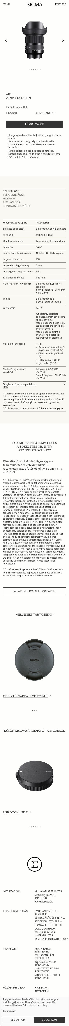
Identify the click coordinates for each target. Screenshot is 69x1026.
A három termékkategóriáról (34, 591)
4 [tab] (35, 69)
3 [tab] (33, 69)
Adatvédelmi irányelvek (43, 950)
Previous (6, 40)
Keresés (60, 4)
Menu (6, 4)
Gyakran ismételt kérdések (46, 913)
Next (63, 40)
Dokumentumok (45, 928)
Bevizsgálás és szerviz (50, 917)
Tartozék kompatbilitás (50, 939)
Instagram (42, 991)
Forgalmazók (34, 124)
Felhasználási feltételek (44, 957)
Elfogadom (49, 1019)
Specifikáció (11, 191)
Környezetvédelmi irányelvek (47, 970)
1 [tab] (32, 710)
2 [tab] (31, 69)
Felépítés (9, 198)
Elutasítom (18, 1019)
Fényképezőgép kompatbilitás (45, 934)
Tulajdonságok (13, 195)
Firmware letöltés (47, 925)
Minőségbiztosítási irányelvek (47, 976)
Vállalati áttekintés (48, 891)
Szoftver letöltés (47, 921)
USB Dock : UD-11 (15, 812)
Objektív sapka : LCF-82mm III (25, 696)
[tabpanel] (34, 40)
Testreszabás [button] (9, 1011)
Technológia (12, 202)
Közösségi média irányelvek (46, 963)
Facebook (41, 987)
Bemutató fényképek (17, 206)
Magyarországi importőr (45, 896)
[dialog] (34, 1011)
